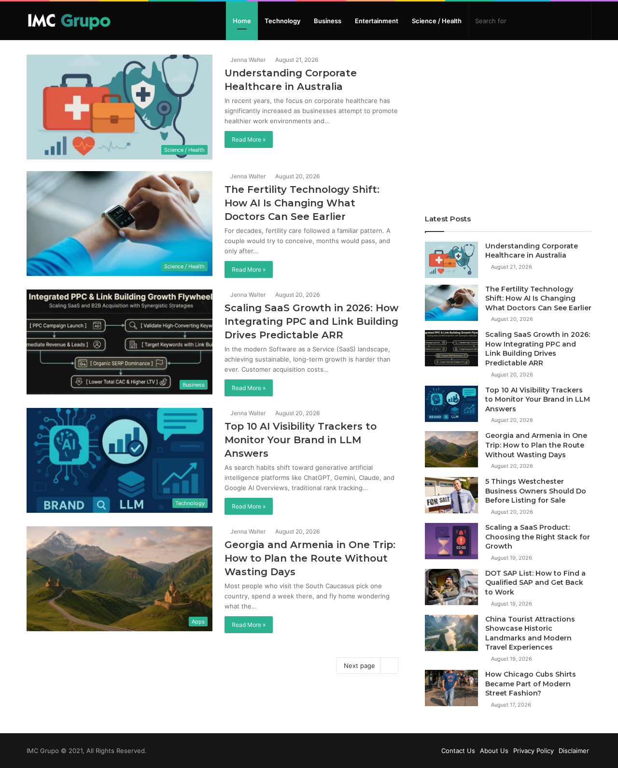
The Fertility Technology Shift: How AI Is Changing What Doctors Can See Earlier (302, 203)
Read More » (249, 139)
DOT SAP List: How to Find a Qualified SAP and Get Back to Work (535, 582)
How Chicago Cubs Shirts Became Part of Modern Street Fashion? (530, 683)
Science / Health (437, 21)
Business (327, 21)
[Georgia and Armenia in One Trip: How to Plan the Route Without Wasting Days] (451, 449)
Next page (359, 665)
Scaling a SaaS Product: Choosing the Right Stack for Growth (537, 537)
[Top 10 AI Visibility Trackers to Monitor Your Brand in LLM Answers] (451, 404)
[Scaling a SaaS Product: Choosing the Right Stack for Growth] (451, 541)
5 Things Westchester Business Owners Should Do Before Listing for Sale (535, 491)
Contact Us (458, 750)
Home (242, 21)
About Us (494, 750)
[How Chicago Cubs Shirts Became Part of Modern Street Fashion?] (451, 688)
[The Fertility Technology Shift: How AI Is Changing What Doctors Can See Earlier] (451, 303)
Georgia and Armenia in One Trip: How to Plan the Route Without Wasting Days (310, 558)
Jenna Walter (247, 59)
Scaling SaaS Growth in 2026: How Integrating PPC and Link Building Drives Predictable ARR (311, 321)
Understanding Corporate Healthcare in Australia (531, 251)
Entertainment (376, 21)
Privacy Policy (533, 750)
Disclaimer (574, 750)
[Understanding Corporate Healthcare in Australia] (451, 260)
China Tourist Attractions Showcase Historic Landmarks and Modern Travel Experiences (530, 633)
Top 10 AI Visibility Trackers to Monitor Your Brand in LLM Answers (301, 439)
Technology (282, 21)
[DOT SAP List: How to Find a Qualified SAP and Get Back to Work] (451, 587)
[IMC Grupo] (69, 20)
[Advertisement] (508, 122)
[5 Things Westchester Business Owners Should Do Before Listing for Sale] (451, 495)
